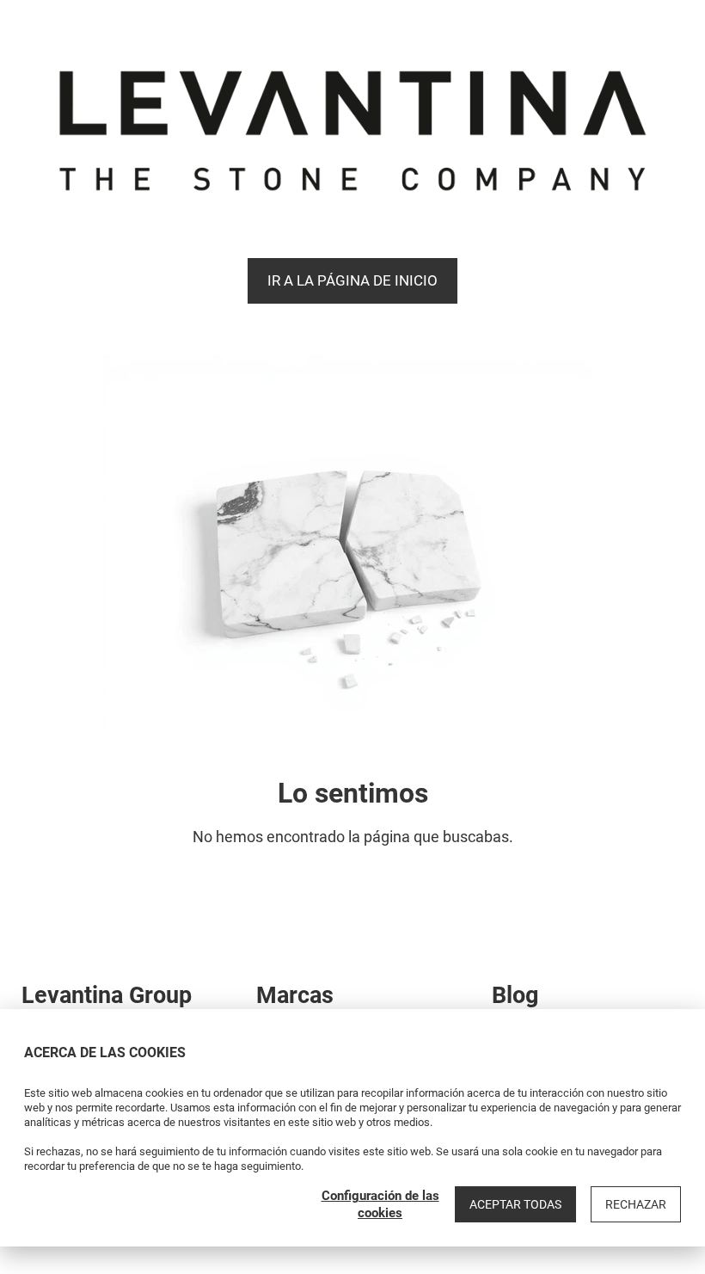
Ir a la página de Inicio (352, 280)
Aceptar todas (515, 1204)
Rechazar (635, 1204)
